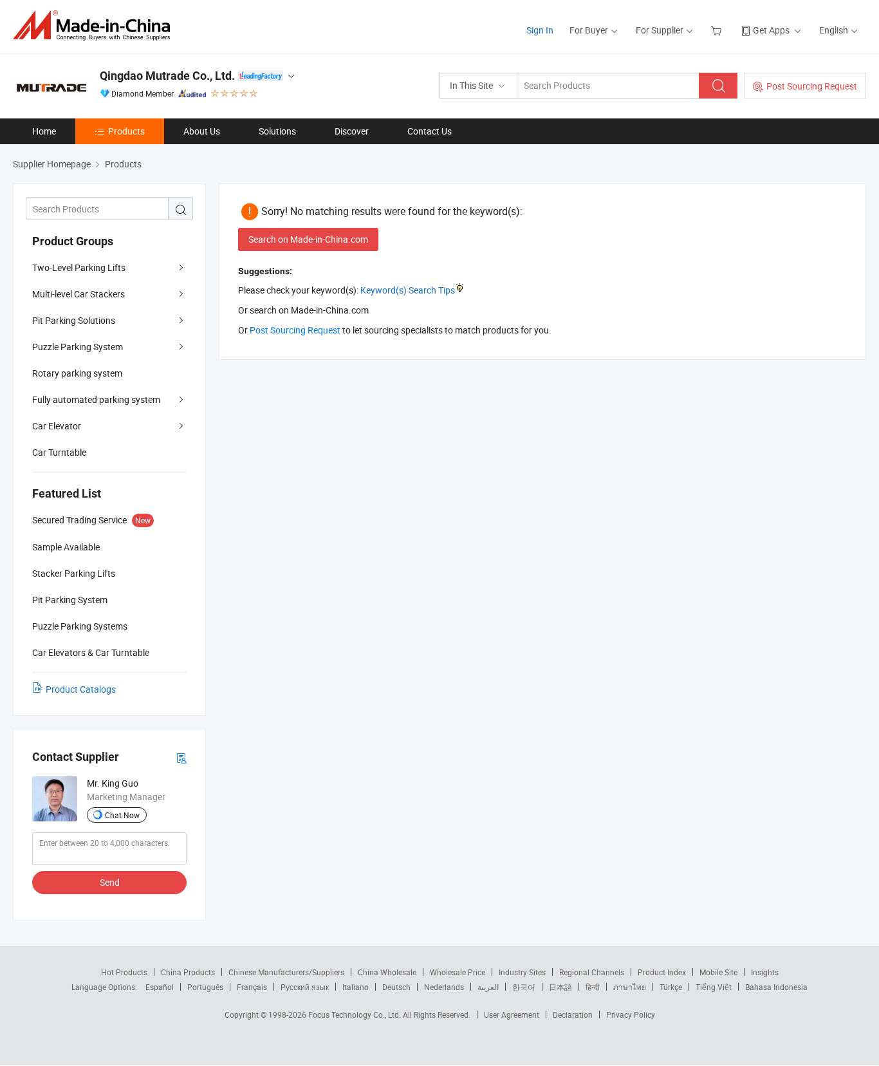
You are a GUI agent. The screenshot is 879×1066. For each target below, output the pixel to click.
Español (159, 987)
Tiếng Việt (714, 987)
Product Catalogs (81, 689)
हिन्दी (593, 987)
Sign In (539, 30)
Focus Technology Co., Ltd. (355, 1014)
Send (110, 882)
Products (126, 131)
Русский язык (305, 987)
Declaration (573, 1014)
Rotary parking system (77, 373)
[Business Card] (181, 757)
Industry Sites (522, 972)
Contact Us (429, 131)
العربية (488, 987)
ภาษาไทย (629, 987)
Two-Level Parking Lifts (78, 267)
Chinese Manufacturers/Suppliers (286, 972)
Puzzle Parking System (77, 347)
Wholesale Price (457, 972)
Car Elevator (56, 426)
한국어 (523, 987)
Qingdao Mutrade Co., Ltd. (167, 75)
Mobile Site (718, 972)
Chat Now (122, 815)
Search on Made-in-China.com (308, 239)
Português (205, 987)
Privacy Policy (630, 1014)
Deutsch (396, 987)
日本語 (560, 987)
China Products (188, 972)
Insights (765, 972)
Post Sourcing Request (811, 86)
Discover (352, 131)
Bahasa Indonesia (776, 987)
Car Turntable (59, 452)
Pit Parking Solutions (73, 320)
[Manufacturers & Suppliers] (95, 25)
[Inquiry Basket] (718, 30)
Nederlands (444, 987)
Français (252, 987)
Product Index (662, 972)
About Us (201, 131)
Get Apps (771, 30)
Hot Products (124, 972)
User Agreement (511, 1014)
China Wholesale (387, 972)
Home (44, 131)
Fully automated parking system (96, 399)
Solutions (277, 131)
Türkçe (671, 987)
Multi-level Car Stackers (78, 294)
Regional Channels (591, 972)
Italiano (355, 987)
